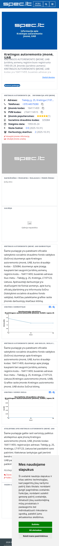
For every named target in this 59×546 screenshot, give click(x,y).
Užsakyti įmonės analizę (16, 139)
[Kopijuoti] (42, 104)
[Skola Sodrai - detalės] (54, 392)
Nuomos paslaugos (12, 85)
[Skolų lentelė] (50, 392)
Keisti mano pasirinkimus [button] (35, 536)
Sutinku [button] (35, 524)
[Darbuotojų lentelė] (50, 306)
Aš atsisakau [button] (35, 530)
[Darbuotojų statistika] (54, 306)
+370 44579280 (30, 104)
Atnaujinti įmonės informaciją (17, 136)
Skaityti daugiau (48, 77)
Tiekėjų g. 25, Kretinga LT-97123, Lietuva (38, 100)
